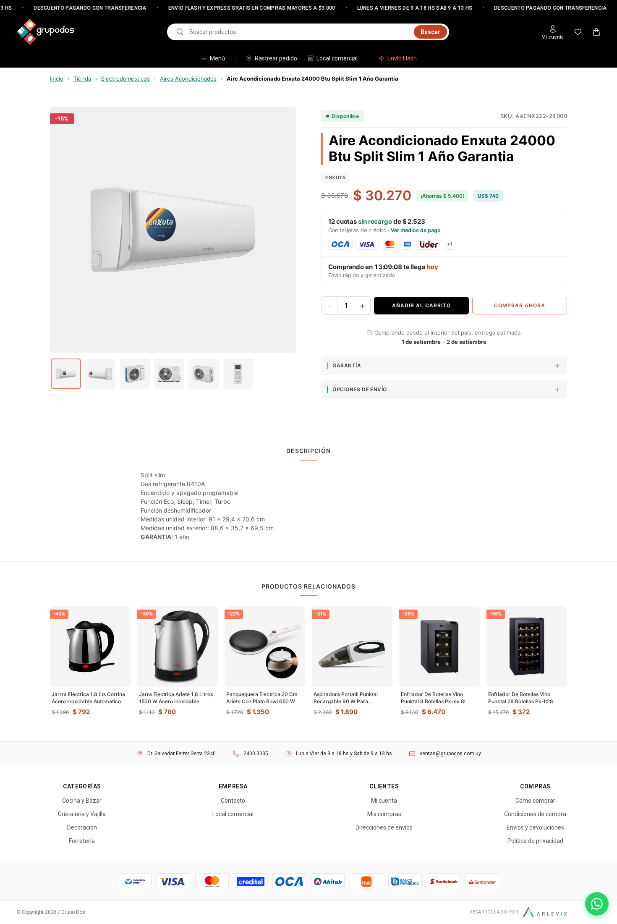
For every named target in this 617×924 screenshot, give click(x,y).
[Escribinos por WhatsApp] (597, 904)
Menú (217, 58)
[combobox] (299, 32)
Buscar (430, 32)
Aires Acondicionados (188, 78)
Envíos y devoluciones (535, 827)
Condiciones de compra (535, 814)
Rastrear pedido (276, 58)
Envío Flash (402, 58)
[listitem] (66, 374)
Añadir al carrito (421, 305)
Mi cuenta (384, 800)
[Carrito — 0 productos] (596, 32)
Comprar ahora (519, 305)
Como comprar (535, 800)
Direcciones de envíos (384, 827)
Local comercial (337, 58)
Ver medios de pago (416, 230)
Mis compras (384, 814)
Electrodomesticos (125, 78)
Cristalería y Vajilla (82, 814)
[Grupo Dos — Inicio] (45, 31)
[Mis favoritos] (578, 32)
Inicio (56, 78)
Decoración (82, 827)
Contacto (233, 800)
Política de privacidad (535, 841)
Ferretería (82, 841)
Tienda (82, 78)
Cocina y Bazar (82, 800)
